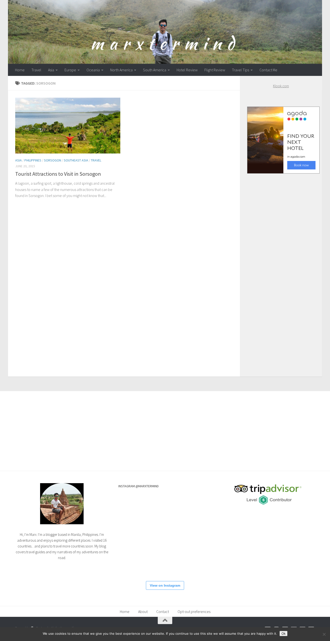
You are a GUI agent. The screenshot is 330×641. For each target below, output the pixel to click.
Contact (162, 611)
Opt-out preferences (194, 611)
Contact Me (268, 69)
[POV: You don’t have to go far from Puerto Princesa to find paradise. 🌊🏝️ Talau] (161, 562)
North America (121, 69)
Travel (36, 69)
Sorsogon (52, 160)
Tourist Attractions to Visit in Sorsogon (58, 173)
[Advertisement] (281, 270)
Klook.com (281, 86)
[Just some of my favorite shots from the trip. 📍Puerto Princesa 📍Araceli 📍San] (190, 533)
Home (20, 69)
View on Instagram (165, 585)
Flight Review (214, 69)
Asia (51, 69)
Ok (283, 633)
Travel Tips (240, 69)
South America (154, 69)
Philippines (32, 160)
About (143, 611)
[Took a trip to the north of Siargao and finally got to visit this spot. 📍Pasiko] (132, 504)
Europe (70, 69)
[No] (324, 634)
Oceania (93, 69)
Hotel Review (187, 69)
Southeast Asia (76, 160)
